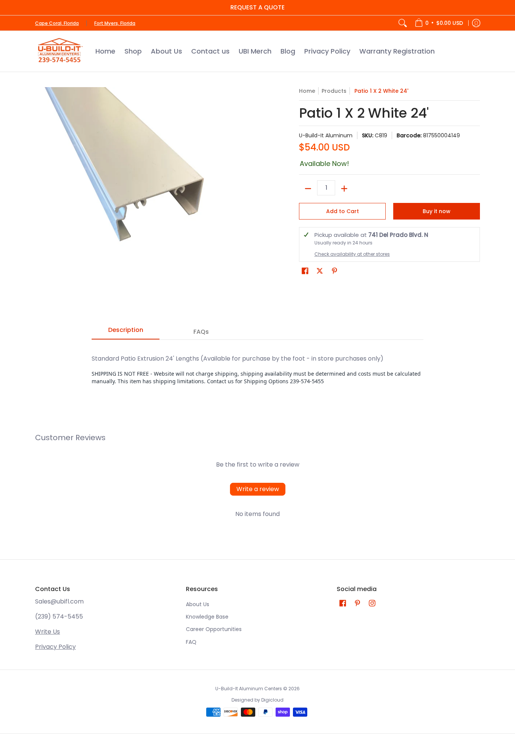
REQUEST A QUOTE (257, 7)
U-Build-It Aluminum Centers (248, 688)
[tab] (125, 332)
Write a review (257, 489)
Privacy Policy (55, 646)
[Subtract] (308, 189)
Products (334, 91)
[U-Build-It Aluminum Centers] (59, 51)
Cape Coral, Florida (57, 23)
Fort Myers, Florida (114, 23)
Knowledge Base (207, 616)
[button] (305, 271)
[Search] (402, 23)
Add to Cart (342, 211)
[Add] (344, 189)
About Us (197, 604)
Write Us (47, 631)
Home (307, 91)
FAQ (191, 642)
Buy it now (437, 211)
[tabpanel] (257, 369)
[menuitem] (439, 23)
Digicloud (272, 700)
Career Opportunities (214, 629)
